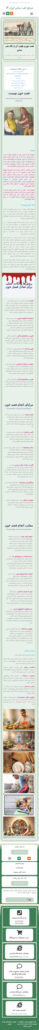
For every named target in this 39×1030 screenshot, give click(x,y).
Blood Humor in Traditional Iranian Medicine (18, 75)
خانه (33, 55)
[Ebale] (7, 13)
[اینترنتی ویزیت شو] (19, 1005)
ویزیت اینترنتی (19, 863)
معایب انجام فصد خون (17, 85)
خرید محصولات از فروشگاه (19, 938)
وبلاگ (28, 55)
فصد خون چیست (18, 72)
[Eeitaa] (11, 13)
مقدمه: (18, 78)
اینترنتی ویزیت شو (19, 1010)
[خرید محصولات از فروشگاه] (19, 932)
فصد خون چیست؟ (17, 81)
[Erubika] (4, 13)
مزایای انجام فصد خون (17, 83)
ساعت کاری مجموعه (19, 872)
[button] (31, 13)
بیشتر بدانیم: (17, 88)
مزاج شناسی (19, 867)
